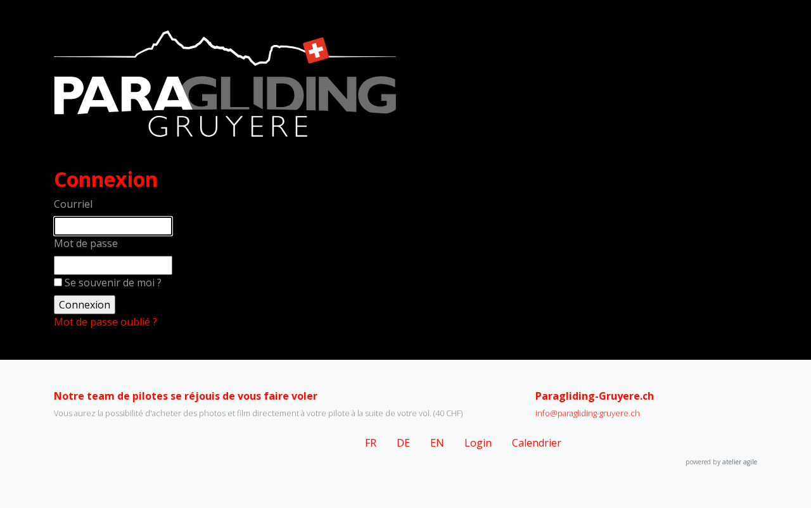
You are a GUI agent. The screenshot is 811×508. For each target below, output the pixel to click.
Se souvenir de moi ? (113, 282)
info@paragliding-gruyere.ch (587, 413)
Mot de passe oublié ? (105, 322)
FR (370, 443)
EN (437, 443)
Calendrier (536, 443)
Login (478, 443)
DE (403, 443)
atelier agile (739, 461)
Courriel (73, 204)
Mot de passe (86, 243)
